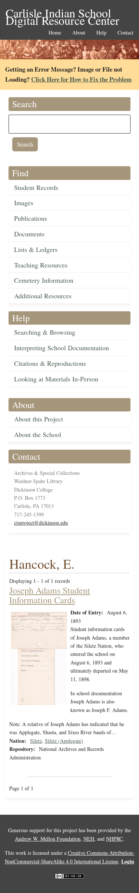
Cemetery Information (43, 280)
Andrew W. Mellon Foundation (47, 838)
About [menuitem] (78, 33)
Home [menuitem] (55, 33)
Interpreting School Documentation (61, 347)
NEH (88, 838)
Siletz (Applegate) (64, 740)
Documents (29, 233)
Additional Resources (43, 295)
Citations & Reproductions (50, 363)
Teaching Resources (40, 264)
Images (23, 202)
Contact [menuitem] (125, 33)
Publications (30, 218)
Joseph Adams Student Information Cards (49, 595)
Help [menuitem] (101, 33)
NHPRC (114, 838)
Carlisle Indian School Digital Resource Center (62, 13)
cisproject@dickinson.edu (41, 522)
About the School (37, 434)
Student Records (36, 187)
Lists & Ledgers (35, 249)
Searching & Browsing (44, 332)
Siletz (36, 740)
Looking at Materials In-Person (56, 378)
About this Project (38, 418)
